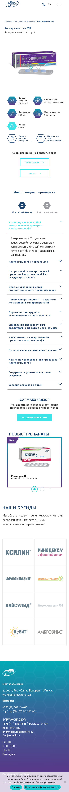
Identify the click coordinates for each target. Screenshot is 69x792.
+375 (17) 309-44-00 (14, 707)
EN (49, 4)
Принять (16, 787)
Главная (9, 21)
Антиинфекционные (25, 21)
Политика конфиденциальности (42, 787)
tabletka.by (32, 162)
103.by (31, 173)
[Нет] (65, 782)
